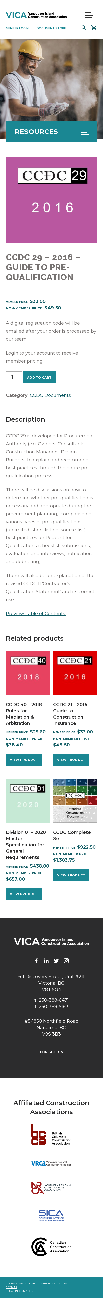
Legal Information (20, 1291)
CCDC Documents (50, 395)
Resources (36, 132)
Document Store (51, 28)
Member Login (17, 28)
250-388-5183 (51, 1006)
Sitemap (11, 1287)
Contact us (51, 1052)
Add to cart (39, 377)
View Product (24, 760)
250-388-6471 (51, 1000)
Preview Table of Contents (36, 613)
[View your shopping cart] (94, 28)
